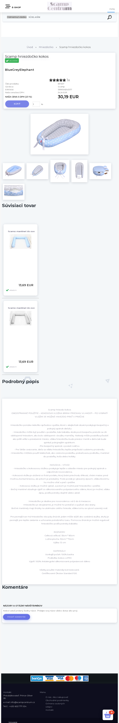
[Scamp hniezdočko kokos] (59, 153)
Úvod (30, 47)
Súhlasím (34, 17)
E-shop (16, 7)
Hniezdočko (46, 47)
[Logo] (59, 6)
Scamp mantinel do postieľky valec (27, 231)
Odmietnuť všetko (17, 17)
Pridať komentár (16, 617)
